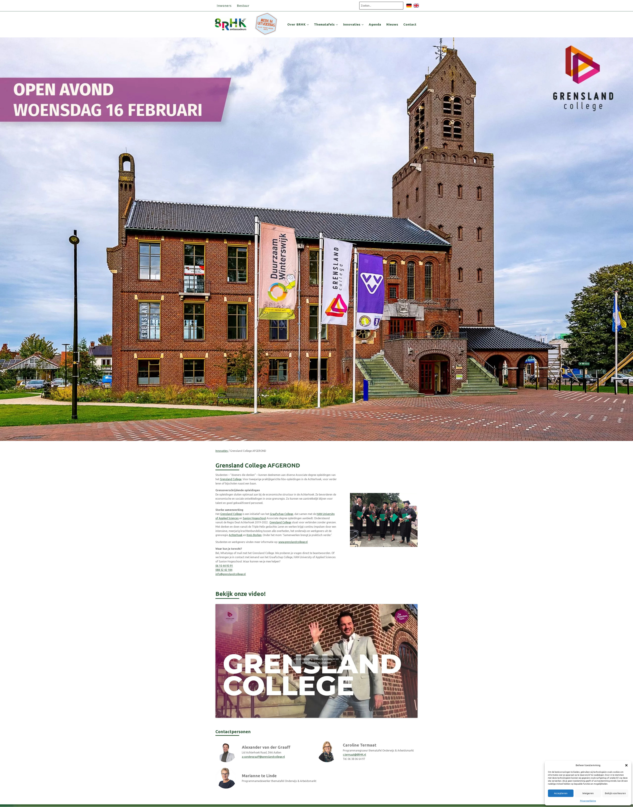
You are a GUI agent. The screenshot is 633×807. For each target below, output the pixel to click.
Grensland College (231, 513)
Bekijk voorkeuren (615, 793)
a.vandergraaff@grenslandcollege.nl (263, 756)
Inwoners (224, 5)
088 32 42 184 (223, 569)
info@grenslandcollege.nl (230, 574)
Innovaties (221, 450)
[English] (416, 7)
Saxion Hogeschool (254, 518)
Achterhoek (235, 535)
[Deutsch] (409, 7)
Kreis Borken (254, 535)
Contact (409, 24)
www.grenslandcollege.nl (293, 541)
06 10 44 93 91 (224, 565)
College (237, 479)
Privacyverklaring (588, 801)
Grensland (226, 479)
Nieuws (392, 24)
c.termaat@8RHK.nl (354, 754)
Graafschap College (281, 513)
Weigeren (588, 793)
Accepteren (560, 793)
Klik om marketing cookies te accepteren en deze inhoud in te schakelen (316, 661)
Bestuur (243, 5)
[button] (626, 765)
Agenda (375, 24)
